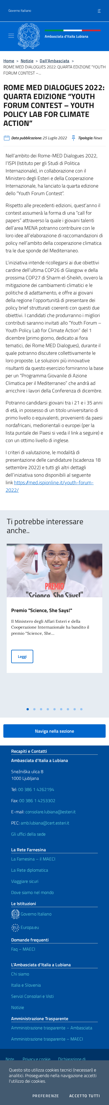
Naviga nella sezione (54, 731)
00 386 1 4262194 (35, 789)
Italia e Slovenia (26, 985)
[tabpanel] (54, 624)
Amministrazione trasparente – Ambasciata (51, 1027)
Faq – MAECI (23, 949)
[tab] (28, 709)
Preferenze (45, 1096)
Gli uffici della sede (28, 834)
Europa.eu (29, 927)
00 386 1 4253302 (37, 800)
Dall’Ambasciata (54, 60)
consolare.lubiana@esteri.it (50, 811)
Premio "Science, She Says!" (41, 610)
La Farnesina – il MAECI (33, 858)
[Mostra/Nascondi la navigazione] (11, 35)
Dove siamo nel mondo (32, 892)
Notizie (27, 60)
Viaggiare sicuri (24, 881)
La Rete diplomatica (29, 870)
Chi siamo (20, 973)
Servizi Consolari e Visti (32, 996)
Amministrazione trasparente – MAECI (47, 1039)
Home (8, 60)
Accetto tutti (84, 1096)
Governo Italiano (19, 10)
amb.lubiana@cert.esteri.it (45, 822)
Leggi (25, 656)
